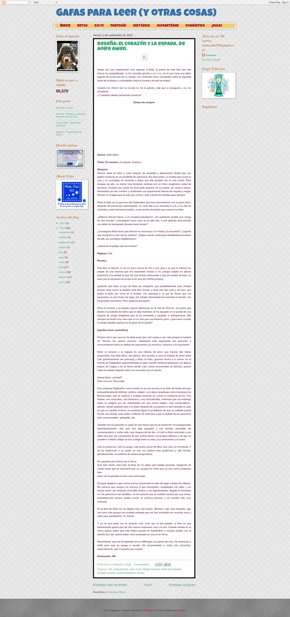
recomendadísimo (126, 573)
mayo (62, 262)
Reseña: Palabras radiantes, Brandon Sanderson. (71, 115)
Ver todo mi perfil (211, 59)
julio (61, 252)
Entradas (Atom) (117, 592)
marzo (62, 272)
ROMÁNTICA (195, 26)
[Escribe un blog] (159, 564)
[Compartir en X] (163, 564)
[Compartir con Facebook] (166, 564)
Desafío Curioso (64, 108)
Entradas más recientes (110, 585)
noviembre (65, 232)
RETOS (82, 26)
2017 (63, 223)
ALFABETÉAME (168, 26)
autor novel (135, 569)
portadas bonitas (106, 573)
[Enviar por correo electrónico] (156, 564)
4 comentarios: (142, 564)
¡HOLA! (217, 26)
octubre (63, 237)
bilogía (146, 569)
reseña (140, 573)
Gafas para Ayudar (171, 569)
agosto (63, 247)
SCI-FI (99, 26)
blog (159, 73)
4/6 (110, 569)
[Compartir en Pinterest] (169, 564)
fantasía (155, 569)
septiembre (65, 242)
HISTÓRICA (141, 26)
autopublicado (120, 569)
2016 (63, 228)
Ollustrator (148, 610)
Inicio (148, 585)
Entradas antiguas (182, 585)
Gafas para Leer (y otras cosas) (136, 14)
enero (62, 282)
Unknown (210, 55)
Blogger (182, 610)
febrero (63, 277)
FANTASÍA (118, 26)
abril (61, 267)
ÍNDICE (65, 26)
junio (62, 257)
